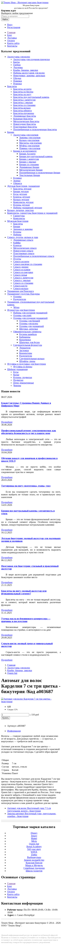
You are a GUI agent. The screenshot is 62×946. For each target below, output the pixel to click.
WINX (34, 852)
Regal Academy (34, 846)
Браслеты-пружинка (23, 113)
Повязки (17, 81)
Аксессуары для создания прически (31, 59)
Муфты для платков (29, 145)
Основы (17, 296)
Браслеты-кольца (22, 108)
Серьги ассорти (21, 261)
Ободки (17, 78)
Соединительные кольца (31, 358)
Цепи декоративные (23, 383)
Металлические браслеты (26, 121)
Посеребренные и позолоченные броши (39, 172)
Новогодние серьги (23, 250)
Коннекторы (25, 353)
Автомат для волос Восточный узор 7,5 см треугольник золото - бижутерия (29, 809)
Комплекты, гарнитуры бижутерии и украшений (32, 213)
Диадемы (18, 67)
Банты (16, 62)
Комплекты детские (23, 202)
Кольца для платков (29, 140)
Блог (9, 35)
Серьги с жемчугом (23, 277)
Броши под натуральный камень (36, 156)
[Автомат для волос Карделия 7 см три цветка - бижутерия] (31, 701)
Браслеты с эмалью (23, 102)
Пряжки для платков (29, 148)
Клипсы (17, 245)
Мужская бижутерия (17, 221)
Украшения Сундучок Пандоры (23, 294)
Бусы (16, 372)
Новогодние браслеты (24, 124)
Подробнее (6, 422)
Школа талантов (34, 870)
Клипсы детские (21, 197)
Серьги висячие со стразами (27, 264)
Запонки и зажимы (23, 229)
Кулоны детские (21, 205)
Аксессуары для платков (25, 135)
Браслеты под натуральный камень (31, 97)
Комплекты (19, 218)
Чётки (16, 307)
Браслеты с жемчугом (24, 100)
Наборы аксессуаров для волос (29, 73)
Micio (34, 841)
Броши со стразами (29, 164)
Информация (14, 731)
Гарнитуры (19, 215)
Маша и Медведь (34, 865)
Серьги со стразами (23, 283)
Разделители (19, 299)
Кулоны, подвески (22, 377)
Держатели (25, 347)
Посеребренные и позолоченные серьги (33, 256)
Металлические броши (31, 170)
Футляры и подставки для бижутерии (26, 364)
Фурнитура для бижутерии (21, 310)
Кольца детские (21, 199)
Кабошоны (24, 337)
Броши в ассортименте (25, 151)
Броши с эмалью (27, 162)
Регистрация (13, 27)
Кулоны (17, 232)
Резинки (17, 83)
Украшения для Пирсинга (20, 291)
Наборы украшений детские (27, 207)
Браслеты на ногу (22, 94)
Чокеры (17, 385)
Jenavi (34, 835)
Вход (9, 24)
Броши (10, 132)
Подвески (18, 380)
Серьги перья (20, 275)
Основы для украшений (31, 326)
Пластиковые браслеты (25, 126)
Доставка (12, 38)
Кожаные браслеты (23, 118)
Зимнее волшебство (34, 860)
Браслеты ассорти (22, 89)
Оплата (11, 40)
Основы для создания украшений (30, 318)
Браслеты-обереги (22, 110)
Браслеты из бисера (23, 91)
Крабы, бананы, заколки (25, 70)
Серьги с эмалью (22, 280)
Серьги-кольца (20, 288)
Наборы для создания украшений (30, 312)
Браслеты (12, 86)
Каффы (17, 242)
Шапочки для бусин (29, 342)
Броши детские (21, 191)
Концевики (25, 339)
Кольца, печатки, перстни (20, 210)
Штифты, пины (27, 361)
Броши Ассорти (27, 153)
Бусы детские (20, 194)
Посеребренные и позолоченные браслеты (35, 129)
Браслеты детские (22, 188)
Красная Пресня (34, 862)
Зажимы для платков (29, 137)
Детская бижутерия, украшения (23, 186)
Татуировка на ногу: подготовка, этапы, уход (25, 486)
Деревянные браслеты (24, 116)
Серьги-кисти (20, 285)
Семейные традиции (34, 868)
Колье (16, 374)
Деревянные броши (29, 167)
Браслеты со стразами (24, 105)
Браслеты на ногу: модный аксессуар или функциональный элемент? (23, 592)
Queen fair (12, 673)
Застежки (24, 350)
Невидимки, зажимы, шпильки (29, 75)
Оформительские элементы (27, 331)
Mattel (34, 838)
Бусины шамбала (28, 334)
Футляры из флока (22, 366)
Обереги (17, 183)
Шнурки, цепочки (28, 329)
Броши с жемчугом (29, 159)
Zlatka (34, 854)
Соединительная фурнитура (27, 345)
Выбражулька (34, 857)
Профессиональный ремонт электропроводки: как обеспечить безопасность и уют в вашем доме (28, 432)
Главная (11, 32)
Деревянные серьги (23, 240)
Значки (16, 180)
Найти (5, 19)
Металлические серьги (25, 248)
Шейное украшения (17, 369)
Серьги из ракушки (23, 272)
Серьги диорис (21, 267)
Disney (34, 833)
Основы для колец (28, 323)
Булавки (17, 178)
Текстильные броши (29, 175)
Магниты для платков (30, 143)
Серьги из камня (21, 269)
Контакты (12, 46)
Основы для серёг (22, 315)
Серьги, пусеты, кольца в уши (22, 237)
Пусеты (17, 259)
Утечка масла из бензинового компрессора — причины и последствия (25, 620)
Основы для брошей (29, 321)
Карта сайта (13, 43)
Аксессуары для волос (18, 56)
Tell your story (34, 849)
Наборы (17, 234)
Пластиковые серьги (23, 253)
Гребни (17, 64)
